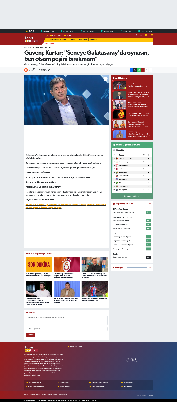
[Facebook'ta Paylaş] (131, 70)
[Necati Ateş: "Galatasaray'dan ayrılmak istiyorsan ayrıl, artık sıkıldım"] (67, 289)
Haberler (27, 47)
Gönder (30, 335)
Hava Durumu (65, 382)
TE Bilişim (150, 395)
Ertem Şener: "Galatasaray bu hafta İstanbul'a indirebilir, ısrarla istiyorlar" (94, 275)
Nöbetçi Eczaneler (35, 382)
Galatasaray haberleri (58, 39)
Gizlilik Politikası (29, 394)
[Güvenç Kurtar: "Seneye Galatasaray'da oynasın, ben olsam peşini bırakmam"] (66, 100)
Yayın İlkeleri (63, 394)
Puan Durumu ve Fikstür (36, 386)
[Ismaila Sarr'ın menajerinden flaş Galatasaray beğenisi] (95, 289)
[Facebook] (128, 360)
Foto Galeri (56, 35)
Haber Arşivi (128, 386)
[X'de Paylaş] (135, 70)
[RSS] (135, 360)
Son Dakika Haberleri (98, 386)
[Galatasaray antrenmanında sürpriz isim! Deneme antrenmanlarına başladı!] (67, 264)
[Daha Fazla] (143, 70)
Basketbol (83, 39)
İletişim (38, 394)
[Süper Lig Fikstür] (150, 204)
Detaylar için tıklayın (132, 196)
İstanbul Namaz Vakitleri (100, 382)
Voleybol (93, 39)
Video (69, 35)
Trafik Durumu (128, 382)
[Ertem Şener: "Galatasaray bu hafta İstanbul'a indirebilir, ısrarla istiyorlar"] (95, 264)
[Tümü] (150, 267)
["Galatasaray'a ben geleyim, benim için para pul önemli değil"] (39, 264)
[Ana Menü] (151, 35)
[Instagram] (132, 360)
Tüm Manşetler (65, 386)
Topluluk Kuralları (52, 394)
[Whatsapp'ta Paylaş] (139, 70)
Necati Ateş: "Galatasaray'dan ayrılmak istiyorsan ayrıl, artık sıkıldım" (66, 300)
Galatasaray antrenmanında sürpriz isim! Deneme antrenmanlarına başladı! (64, 275)
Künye (44, 394)
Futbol (72, 39)
